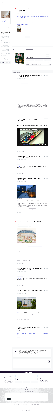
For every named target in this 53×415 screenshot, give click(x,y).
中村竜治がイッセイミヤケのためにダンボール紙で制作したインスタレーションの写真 (5, 59)
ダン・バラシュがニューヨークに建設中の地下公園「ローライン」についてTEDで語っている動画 (5, 37)
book (24, 13)
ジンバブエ (21, 260)
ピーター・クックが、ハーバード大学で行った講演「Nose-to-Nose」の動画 (5, 40)
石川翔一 (26, 260)
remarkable (25, 159)
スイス (21, 319)
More (49, 62)
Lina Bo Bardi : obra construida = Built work (22, 24)
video (24, 78)
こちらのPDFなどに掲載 (24, 82)
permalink (23, 151)
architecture (21, 13)
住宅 (28, 319)
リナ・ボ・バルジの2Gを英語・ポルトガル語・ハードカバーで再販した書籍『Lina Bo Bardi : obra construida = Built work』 (5, 32)
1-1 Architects (18, 244)
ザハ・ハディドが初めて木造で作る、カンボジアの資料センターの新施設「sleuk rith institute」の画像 (5, 53)
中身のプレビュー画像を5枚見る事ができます (29, 22)
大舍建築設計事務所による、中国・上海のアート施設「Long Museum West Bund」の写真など (5, 43)
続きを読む (32, 209)
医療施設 (24, 260)
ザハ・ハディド (19, 278)
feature (25, 181)
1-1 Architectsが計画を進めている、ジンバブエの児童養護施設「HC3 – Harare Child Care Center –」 (5, 50)
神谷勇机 (29, 260)
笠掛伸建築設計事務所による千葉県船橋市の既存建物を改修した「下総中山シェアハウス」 (5, 46)
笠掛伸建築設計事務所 (20, 200)
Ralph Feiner (18, 319)
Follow (34, 375)
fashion (26, 330)
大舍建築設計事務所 (19, 166)
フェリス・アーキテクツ (20, 312)
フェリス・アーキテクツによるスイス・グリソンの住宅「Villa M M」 (5, 56)
